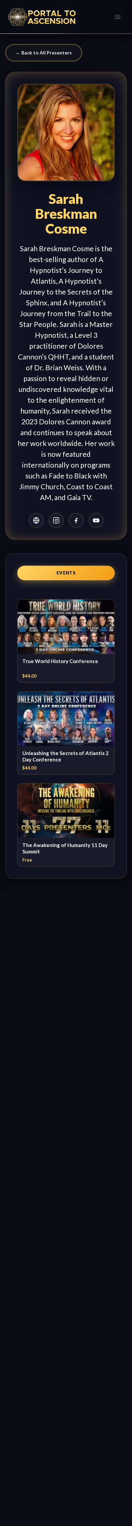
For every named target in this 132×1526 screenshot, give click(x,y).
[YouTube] (96, 520)
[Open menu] (117, 16)
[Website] (36, 520)
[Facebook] (76, 520)
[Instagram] (56, 520)
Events (66, 573)
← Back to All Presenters (44, 52)
